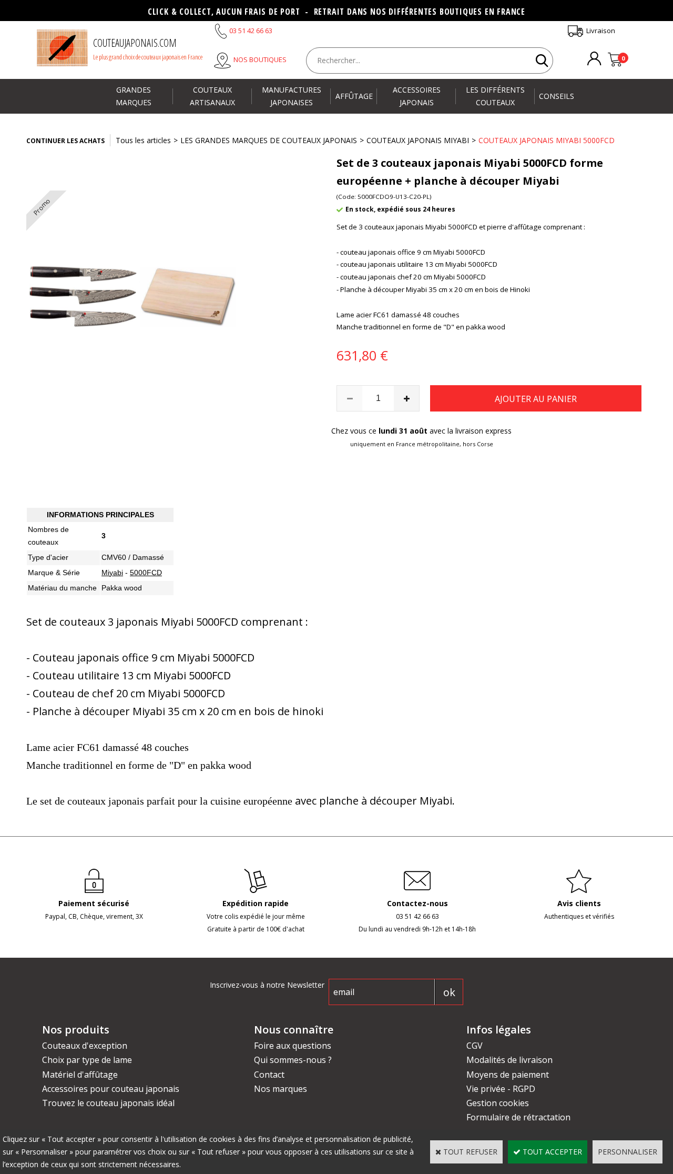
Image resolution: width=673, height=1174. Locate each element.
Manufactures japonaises (291, 96)
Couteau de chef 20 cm (89, 693)
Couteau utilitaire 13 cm (92, 675)
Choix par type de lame (87, 1060)
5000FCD (146, 572)
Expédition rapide (255, 903)
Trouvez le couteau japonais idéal (108, 1103)
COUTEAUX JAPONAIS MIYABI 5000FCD (546, 140)
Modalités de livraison (509, 1060)
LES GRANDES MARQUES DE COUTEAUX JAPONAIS (268, 140)
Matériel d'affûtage (80, 1074)
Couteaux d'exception (84, 1045)
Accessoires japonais (417, 96)
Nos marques (280, 1089)
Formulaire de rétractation (518, 1117)
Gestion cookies (497, 1103)
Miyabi (112, 572)
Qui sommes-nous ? (293, 1060)
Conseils (556, 96)
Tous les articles (143, 140)
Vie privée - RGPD (500, 1089)
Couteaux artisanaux (212, 96)
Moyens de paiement (507, 1074)
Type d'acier (48, 557)
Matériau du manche (62, 588)
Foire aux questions (292, 1045)
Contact (269, 1074)
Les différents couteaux (495, 96)
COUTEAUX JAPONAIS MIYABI (417, 140)
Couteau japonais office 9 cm (104, 657)
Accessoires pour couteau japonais (110, 1089)
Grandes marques (133, 96)
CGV (474, 1045)
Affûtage (354, 96)
